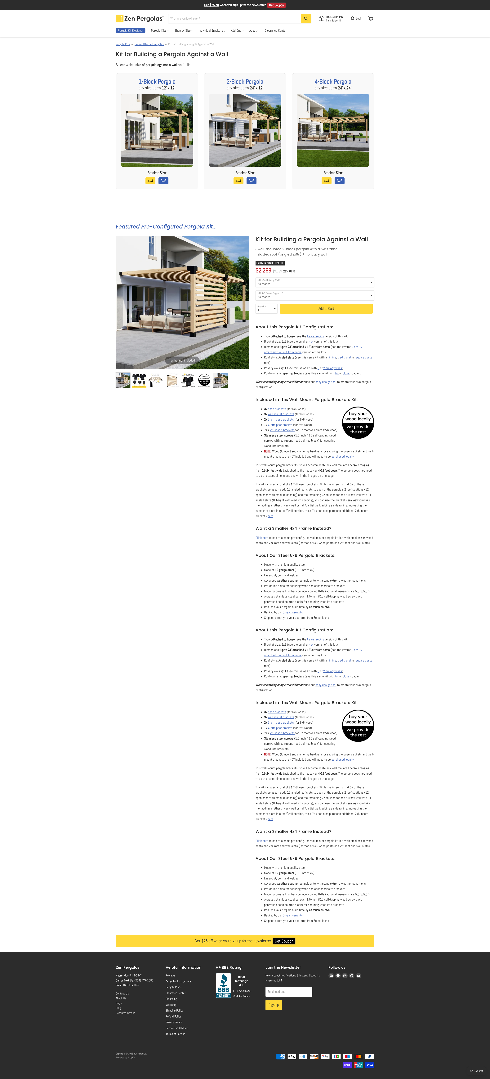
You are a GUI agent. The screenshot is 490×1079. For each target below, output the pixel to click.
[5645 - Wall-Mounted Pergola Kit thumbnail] (171, 380)
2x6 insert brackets (282, 430)
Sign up (274, 1005)
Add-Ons (236, 30)
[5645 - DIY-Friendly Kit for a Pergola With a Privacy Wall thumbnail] (139, 380)
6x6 (163, 180)
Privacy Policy (174, 1022)
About (253, 30)
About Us (121, 998)
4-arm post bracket (280, 425)
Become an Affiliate (177, 1028)
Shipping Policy (174, 1010)
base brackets (277, 409)
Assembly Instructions (178, 981)
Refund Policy (173, 1016)
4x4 (150, 180)
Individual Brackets (211, 30)
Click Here (133, 985)
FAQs (119, 1003)
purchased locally (343, 456)
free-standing (315, 336)
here (270, 516)
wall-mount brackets (281, 414)
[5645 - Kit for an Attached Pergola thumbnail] (188, 380)
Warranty (171, 1005)
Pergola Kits (159, 30)
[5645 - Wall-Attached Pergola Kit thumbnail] (220, 380)
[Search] (306, 18)
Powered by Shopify (125, 1057)
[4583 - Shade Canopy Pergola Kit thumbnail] (204, 380)
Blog (118, 1008)
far (337, 373)
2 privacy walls (332, 368)
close (346, 373)
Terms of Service (175, 1034)
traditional (344, 357)
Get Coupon (276, 5)
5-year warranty (293, 612)
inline (332, 357)
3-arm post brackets (281, 419)
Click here (262, 538)
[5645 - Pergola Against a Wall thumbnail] (123, 380)
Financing (171, 999)
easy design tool (325, 382)
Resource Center (125, 1013)
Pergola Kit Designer (130, 30)
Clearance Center (276, 30)
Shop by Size (183, 30)
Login (359, 18)
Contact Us (122, 993)
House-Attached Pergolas (149, 44)
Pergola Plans (173, 987)
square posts (364, 357)
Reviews (170, 975)
